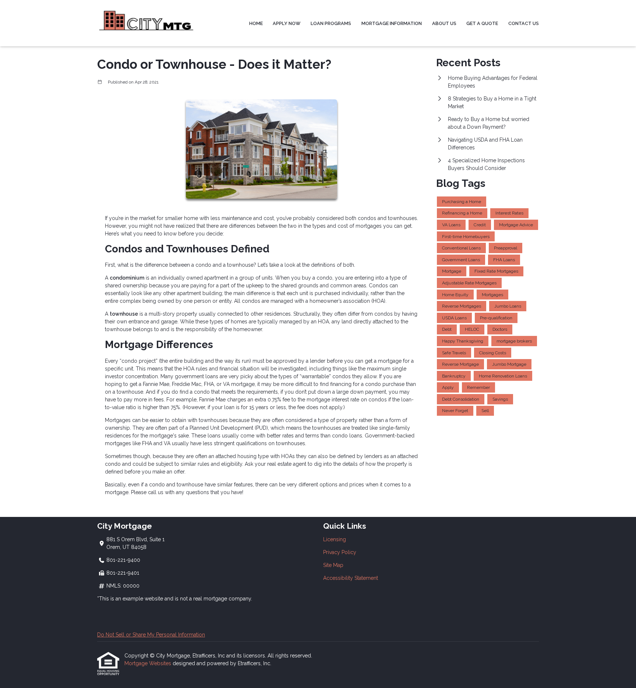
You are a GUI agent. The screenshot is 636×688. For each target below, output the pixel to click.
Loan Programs (331, 23)
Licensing (334, 539)
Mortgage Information (391, 23)
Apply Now (286, 23)
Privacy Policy (339, 552)
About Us (444, 23)
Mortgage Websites (148, 663)
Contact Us (523, 23)
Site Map (333, 565)
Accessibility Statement (350, 578)
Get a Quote (482, 23)
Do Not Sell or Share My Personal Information (151, 635)
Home (256, 23)
